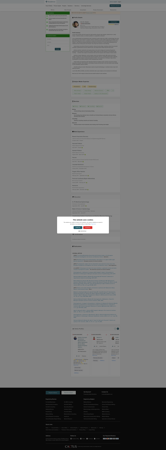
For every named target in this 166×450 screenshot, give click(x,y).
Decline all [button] (87, 227)
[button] (83, 231)
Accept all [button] (78, 227)
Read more (93, 224)
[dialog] (83, 225)
